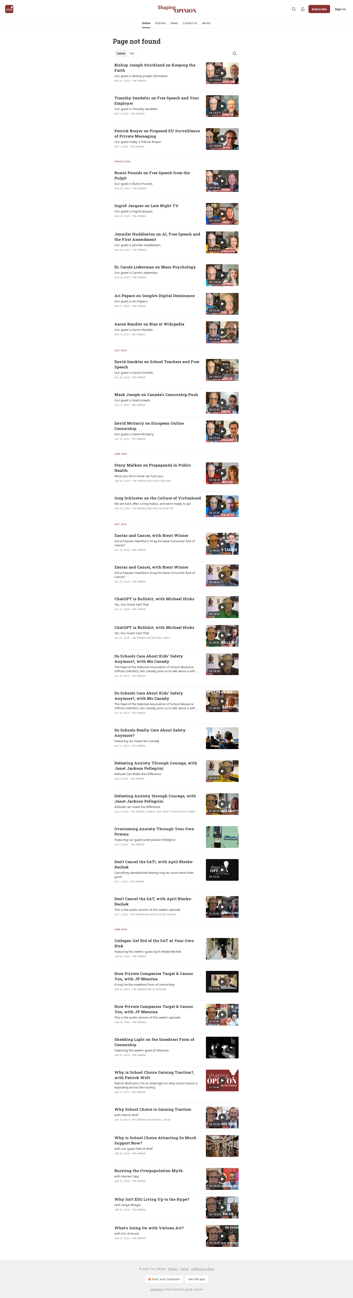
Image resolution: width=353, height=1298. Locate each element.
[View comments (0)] (144, 86)
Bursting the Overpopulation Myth (148, 1170)
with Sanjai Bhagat (127, 1205)
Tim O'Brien (139, 80)
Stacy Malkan (161, 480)
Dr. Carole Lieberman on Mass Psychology (155, 266)
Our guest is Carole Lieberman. (136, 272)
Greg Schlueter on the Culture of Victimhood (157, 497)
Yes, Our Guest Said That (131, 604)
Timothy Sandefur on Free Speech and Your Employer (156, 100)
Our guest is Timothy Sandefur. (136, 109)
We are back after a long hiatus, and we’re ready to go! (152, 503)
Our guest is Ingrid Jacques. (133, 211)
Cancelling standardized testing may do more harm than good (154, 875)
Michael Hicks (161, 637)
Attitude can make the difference (137, 807)
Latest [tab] (121, 53)
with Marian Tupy (126, 1176)
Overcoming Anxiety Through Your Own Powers (154, 831)
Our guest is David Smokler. (133, 372)
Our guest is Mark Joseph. (132, 400)
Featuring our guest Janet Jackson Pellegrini (144, 840)
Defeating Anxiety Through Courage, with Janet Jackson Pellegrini (155, 765)
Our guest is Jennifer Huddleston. (137, 245)
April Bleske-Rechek (163, 914)
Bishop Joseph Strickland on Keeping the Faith (154, 67)
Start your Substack (166, 1279)
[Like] (117, 86)
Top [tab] (131, 53)
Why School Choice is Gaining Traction (152, 1109)
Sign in (340, 9)
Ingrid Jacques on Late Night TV (146, 205)
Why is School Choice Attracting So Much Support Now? (155, 1140)
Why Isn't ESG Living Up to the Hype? (151, 1199)
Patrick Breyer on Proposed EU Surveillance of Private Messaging (157, 133)
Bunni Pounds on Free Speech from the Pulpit (152, 175)
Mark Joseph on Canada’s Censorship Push (156, 394)
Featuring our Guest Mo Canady (136, 741)
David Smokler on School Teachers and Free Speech (156, 364)
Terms (184, 1269)
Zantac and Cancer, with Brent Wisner (151, 535)
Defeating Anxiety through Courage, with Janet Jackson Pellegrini (155, 798)
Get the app (196, 1279)
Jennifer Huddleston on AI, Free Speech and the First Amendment (157, 236)
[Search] (294, 9)
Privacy (173, 1269)
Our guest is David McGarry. (134, 434)
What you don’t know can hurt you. (139, 476)
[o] (222, 73)
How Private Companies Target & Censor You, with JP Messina (153, 976)
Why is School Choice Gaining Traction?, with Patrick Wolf (154, 1075)
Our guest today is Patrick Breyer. (137, 142)
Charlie (150, 811)
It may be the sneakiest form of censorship (144, 984)
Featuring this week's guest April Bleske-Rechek (147, 951)
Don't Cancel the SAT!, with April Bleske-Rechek (153, 864)
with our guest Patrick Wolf (133, 1149)
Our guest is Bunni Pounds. (133, 184)
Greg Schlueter (162, 508)
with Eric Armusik (126, 1233)
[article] (176, 75)
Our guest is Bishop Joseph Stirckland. (141, 76)
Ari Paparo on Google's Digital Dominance (154, 295)
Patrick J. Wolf (161, 1119)
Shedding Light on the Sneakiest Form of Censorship (154, 1042)
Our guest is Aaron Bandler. (133, 330)
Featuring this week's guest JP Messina (141, 1050)
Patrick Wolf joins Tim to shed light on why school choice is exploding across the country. (156, 1085)
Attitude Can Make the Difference (137, 774)
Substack (156, 1289)
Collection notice (202, 1269)
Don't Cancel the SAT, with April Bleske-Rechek (153, 901)
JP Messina (159, 989)
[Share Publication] (303, 9)
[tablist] (125, 53)
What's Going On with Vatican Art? (149, 1227)
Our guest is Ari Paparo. (131, 301)
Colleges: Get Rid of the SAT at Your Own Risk (154, 943)
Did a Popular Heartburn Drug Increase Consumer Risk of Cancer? (154, 543)
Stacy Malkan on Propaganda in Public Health (152, 467)
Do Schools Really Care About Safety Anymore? (150, 732)
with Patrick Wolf (126, 1115)
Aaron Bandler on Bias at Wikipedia (149, 323)
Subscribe (319, 9)
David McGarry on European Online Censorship (149, 426)
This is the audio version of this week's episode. (147, 1017)
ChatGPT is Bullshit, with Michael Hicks (154, 598)
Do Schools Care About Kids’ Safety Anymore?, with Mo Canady (148, 658)
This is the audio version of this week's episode (147, 910)
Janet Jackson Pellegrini (178, 811)
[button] (146, 23)
